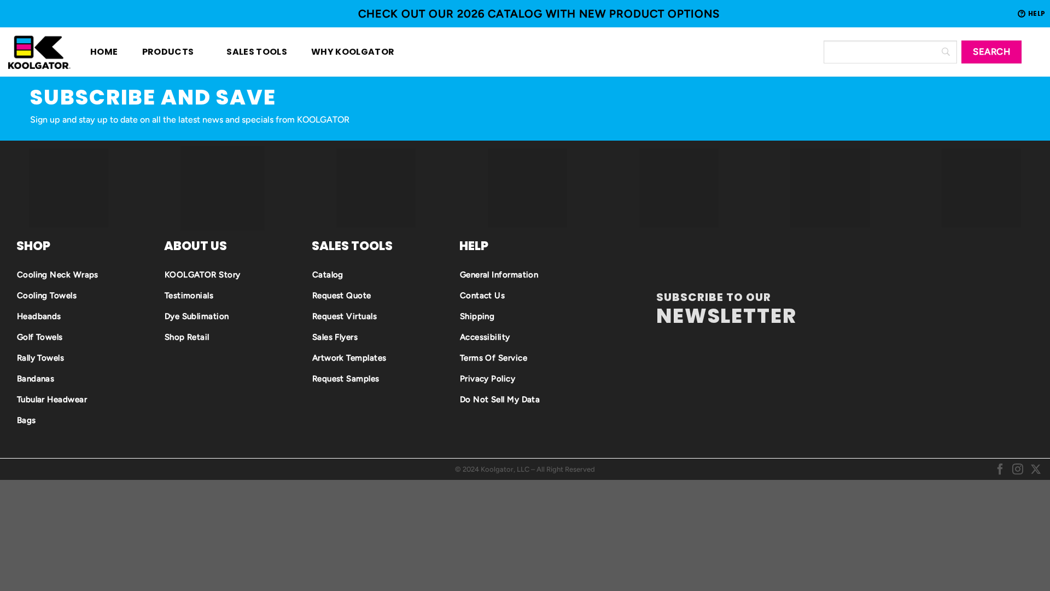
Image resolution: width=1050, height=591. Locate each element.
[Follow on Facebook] (1000, 469)
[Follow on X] (1035, 469)
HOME (104, 51)
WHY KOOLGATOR (346, 51)
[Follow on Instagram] (1017, 469)
